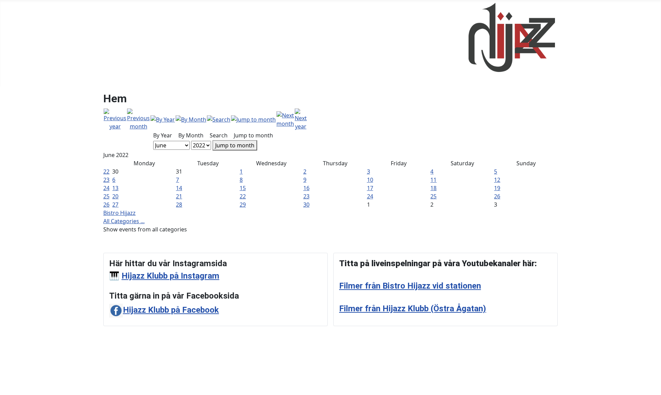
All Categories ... (124, 221)
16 (306, 188)
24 (106, 188)
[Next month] (285, 119)
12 (497, 180)
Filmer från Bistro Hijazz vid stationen (410, 286)
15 (243, 188)
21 (179, 196)
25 (106, 196)
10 (370, 180)
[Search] (218, 119)
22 (106, 171)
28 (179, 204)
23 (106, 180)
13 (115, 188)
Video (286, 43)
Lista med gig (252, 43)
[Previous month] (138, 119)
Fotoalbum (141, 43)
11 (433, 180)
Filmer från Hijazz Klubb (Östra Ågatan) (412, 308)
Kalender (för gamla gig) (195, 43)
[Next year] (301, 119)
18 (433, 188)
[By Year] (162, 119)
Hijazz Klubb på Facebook (171, 310)
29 (243, 204)
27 (115, 204)
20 (115, 196)
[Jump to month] (253, 119)
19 (497, 188)
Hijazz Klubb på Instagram (170, 276)
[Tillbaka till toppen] (652, 386)
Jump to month (234, 145)
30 (306, 204)
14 (179, 188)
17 (370, 188)
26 (497, 196)
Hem (112, 43)
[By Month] (191, 119)
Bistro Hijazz (119, 213)
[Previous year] (115, 119)
